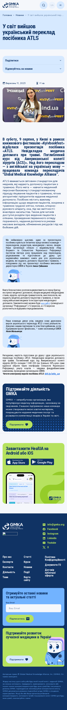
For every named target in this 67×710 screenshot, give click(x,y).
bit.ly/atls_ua (52, 373)
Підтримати (17, 424)
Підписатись (17, 618)
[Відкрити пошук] (43, 5)
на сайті (45, 303)
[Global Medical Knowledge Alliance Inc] (10, 539)
